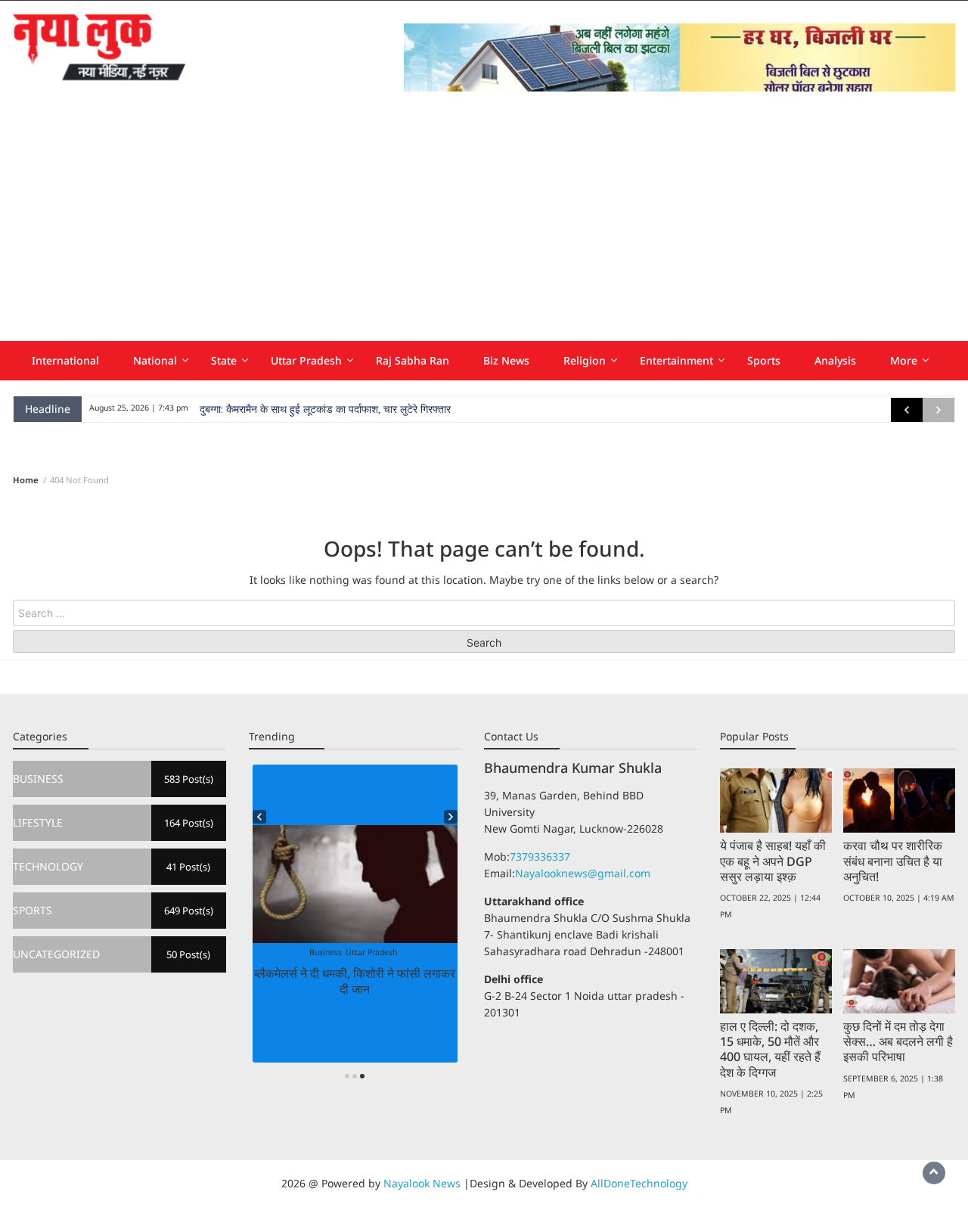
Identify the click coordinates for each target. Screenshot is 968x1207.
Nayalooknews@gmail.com (582, 873)
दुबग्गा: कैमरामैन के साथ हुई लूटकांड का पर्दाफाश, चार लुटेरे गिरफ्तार (325, 409)
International (65, 360)
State (224, 360)
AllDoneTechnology (639, 1183)
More (903, 360)
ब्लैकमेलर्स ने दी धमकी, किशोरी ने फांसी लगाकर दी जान (354, 981)
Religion (584, 360)
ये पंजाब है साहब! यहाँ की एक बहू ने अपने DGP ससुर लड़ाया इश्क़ (773, 860)
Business (325, 952)
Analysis (835, 360)
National (155, 360)
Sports (763, 360)
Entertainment (676, 360)
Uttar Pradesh (306, 360)
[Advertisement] (484, 228)
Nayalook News (422, 1183)
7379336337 (540, 856)
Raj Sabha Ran (412, 360)
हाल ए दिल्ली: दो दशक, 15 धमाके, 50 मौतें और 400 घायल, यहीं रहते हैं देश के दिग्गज (770, 1049)
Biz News (506, 360)
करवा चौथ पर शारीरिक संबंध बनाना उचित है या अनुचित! (892, 860)
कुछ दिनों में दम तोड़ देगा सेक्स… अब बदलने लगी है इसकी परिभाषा (898, 1041)
